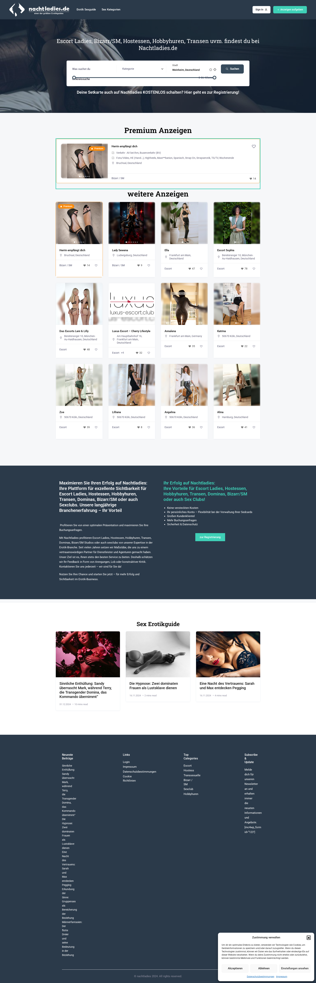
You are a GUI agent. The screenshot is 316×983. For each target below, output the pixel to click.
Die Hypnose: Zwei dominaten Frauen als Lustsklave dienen (153, 685)
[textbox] (128, 69)
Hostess (189, 770)
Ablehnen (264, 968)
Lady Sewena (120, 250)
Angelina (170, 412)
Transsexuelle (192, 775)
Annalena (170, 331)
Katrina (221, 331)
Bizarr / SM (118, 178)
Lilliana (116, 412)
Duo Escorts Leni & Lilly (74, 331)
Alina (220, 412)
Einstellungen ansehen (295, 968)
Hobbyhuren (191, 794)
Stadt (175, 65)
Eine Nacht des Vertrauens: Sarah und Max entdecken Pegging (227, 685)
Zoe (61, 412)
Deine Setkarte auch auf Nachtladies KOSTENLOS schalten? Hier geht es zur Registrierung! (158, 92)
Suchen (234, 68)
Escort (168, 268)
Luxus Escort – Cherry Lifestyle (131, 331)
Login (126, 762)
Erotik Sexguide (86, 9)
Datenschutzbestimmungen (260, 976)
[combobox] (142, 69)
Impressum (281, 976)
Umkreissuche (81, 79)
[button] (309, 937)
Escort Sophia (225, 250)
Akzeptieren (235, 968)
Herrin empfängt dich (124, 146)
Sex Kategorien (111, 9)
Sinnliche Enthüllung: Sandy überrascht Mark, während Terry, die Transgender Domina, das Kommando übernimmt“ (85, 690)
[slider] (74, 77)
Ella (167, 250)
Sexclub (188, 789)
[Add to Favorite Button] (254, 146)
